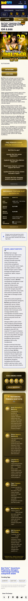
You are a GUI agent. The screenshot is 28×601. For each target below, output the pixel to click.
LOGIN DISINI (9, 74)
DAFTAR (21, 19)
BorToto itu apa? (14, 150)
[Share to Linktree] (13, 597)
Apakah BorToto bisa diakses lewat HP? (14, 161)
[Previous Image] (1, 45)
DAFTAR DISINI (9, 69)
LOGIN (7, 19)
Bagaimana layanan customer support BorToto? (14, 166)
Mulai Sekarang (14, 387)
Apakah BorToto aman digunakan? (14, 155)
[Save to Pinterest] (17, 597)
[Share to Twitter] (4, 597)
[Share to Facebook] (8, 597)
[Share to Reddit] (21, 597)
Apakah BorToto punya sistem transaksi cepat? (14, 172)
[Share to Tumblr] (26, 597)
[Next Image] (27, 45)
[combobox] (12, 6)
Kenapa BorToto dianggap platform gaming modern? (14, 178)
